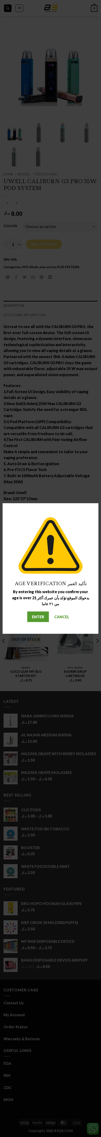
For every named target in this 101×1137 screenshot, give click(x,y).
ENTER (38, 617)
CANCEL (61, 617)
